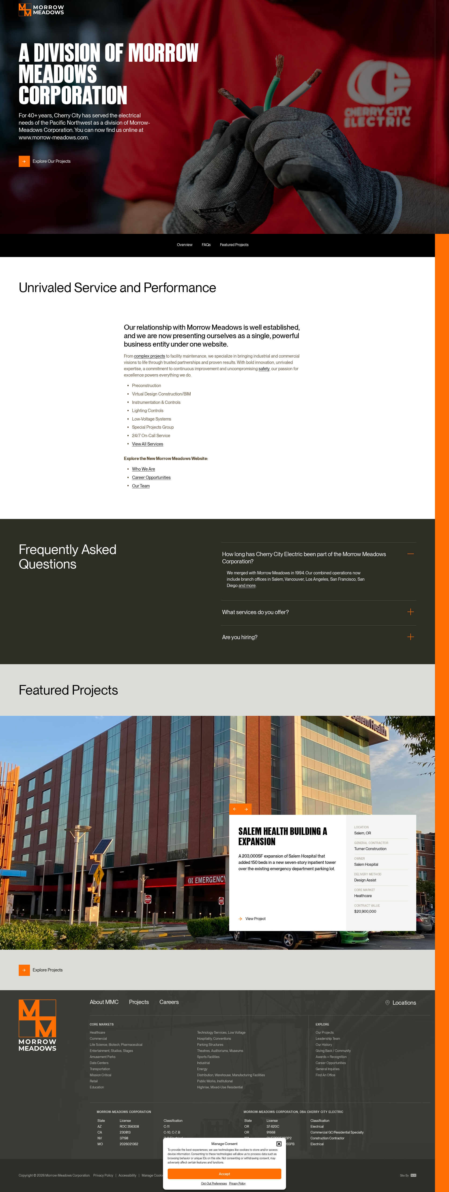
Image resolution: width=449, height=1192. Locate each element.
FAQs (206, 245)
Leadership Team (328, 1038)
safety (264, 368)
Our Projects (325, 1032)
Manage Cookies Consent (160, 1175)
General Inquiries (328, 1069)
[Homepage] (41, 10)
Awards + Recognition (331, 1057)
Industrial (203, 1063)
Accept (224, 1174)
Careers (169, 1002)
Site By (404, 1175)
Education (97, 1087)
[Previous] (234, 809)
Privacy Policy (237, 1183)
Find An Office (325, 1075)
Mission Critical (100, 1075)
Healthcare (97, 1032)
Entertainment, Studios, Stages (111, 1051)
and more (247, 585)
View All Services (147, 444)
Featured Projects (234, 245)
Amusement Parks (103, 1057)
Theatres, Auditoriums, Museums (220, 1051)
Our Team (141, 485)
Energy (202, 1069)
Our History (324, 1045)
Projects (139, 1002)
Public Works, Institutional (215, 1081)
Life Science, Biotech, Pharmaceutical (116, 1045)
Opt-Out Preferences (214, 1183)
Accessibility (127, 1175)
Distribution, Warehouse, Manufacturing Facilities (231, 1075)
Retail (94, 1081)
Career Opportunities (151, 477)
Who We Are (143, 469)
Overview (184, 245)
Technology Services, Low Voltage (221, 1032)
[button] (279, 1143)
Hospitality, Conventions (214, 1038)
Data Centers (99, 1063)
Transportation (100, 1069)
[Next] (246, 809)
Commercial (98, 1038)
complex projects (149, 356)
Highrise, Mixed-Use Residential (220, 1087)
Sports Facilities (208, 1057)
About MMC (104, 1002)
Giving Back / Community (333, 1051)
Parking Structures (210, 1045)
